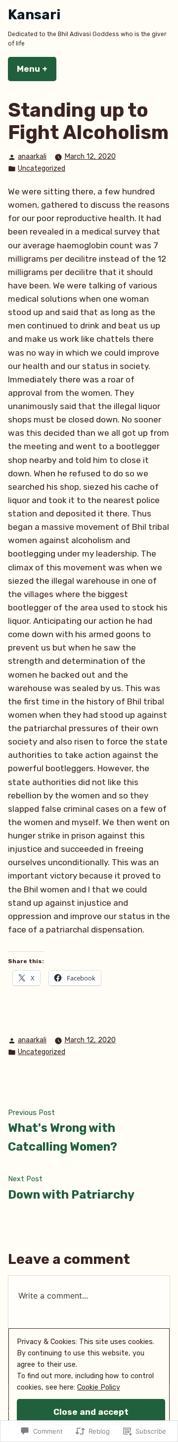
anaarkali (32, 156)
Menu (36, 69)
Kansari (34, 14)
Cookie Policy (98, 1387)
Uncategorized (41, 168)
